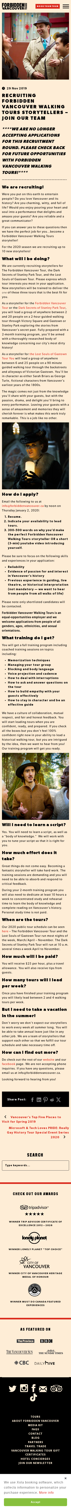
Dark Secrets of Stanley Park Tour (42, 307)
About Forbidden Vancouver (35, 1421)
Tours (35, 1417)
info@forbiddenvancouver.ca (23, 506)
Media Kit (35, 1425)
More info (46, 1492)
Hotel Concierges (35, 1459)
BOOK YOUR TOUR (47, 6)
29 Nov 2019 (17, 88)
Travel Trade (35, 1446)
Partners (35, 1442)
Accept (35, 1502)
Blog (36, 1438)
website (48, 1059)
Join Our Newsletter (35, 1463)
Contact (35, 1434)
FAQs (35, 1429)
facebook (8, 1064)
